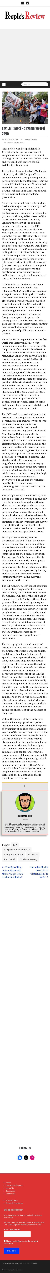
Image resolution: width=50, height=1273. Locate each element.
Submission (10, 1191)
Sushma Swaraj (28, 859)
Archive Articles (13, 143)
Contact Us (11, 1194)
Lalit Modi (10, 859)
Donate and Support (14, 1185)
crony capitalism (13, 854)
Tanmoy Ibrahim (30, 139)
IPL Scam (32, 854)
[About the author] (25, 786)
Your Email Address (12, 1229)
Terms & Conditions (14, 1203)
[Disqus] (25, 982)
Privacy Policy (12, 1200)
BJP (15, 844)
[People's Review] (25, 15)
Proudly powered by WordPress (15, 1263)
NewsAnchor (7, 1270)
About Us (10, 1188)
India (22, 143)
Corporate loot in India (17, 849)
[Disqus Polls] (25, 914)
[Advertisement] (25, 55)
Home (8, 1182)
